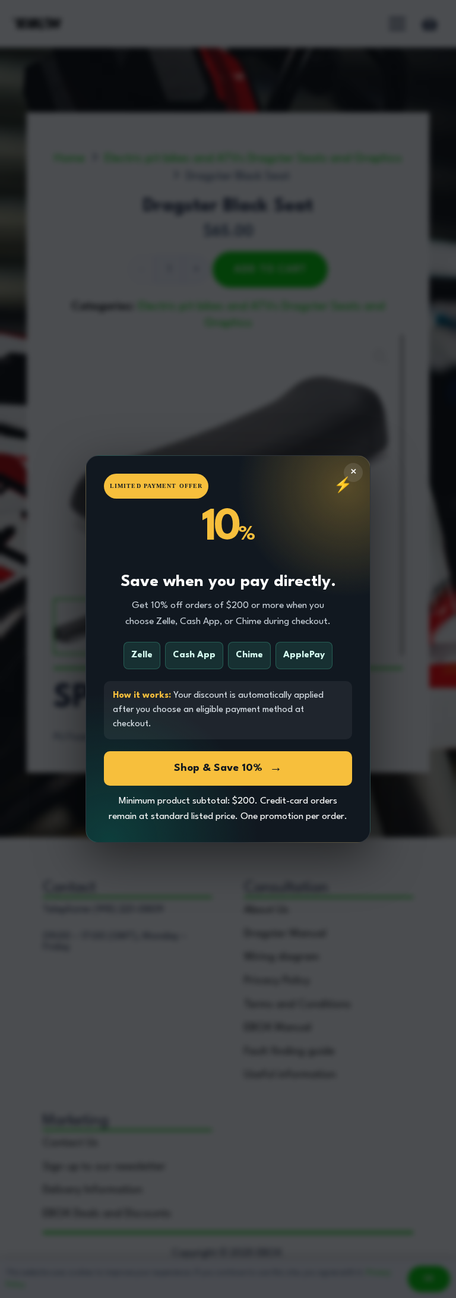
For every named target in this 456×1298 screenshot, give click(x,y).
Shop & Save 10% (228, 768)
